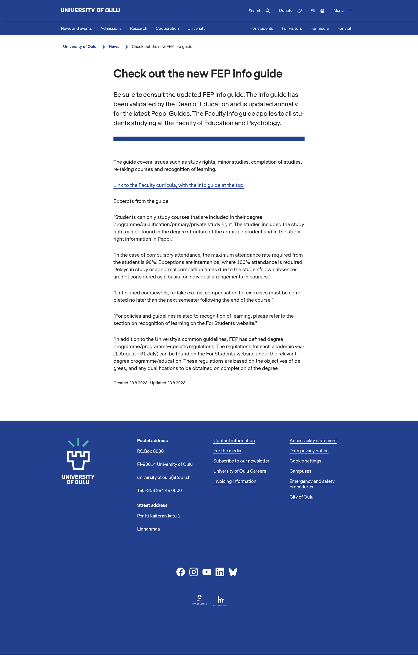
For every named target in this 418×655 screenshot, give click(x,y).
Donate (285, 10)
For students (261, 28)
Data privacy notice (309, 451)
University (196, 28)
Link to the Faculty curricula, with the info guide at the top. (178, 185)
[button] (343, 11)
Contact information (234, 441)
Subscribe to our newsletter (241, 461)
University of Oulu (80, 46)
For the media (227, 451)
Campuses (300, 471)
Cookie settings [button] (305, 461)
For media (320, 28)
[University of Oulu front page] (101, 11)
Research (138, 28)
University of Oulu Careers (239, 471)
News (114, 46)
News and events (76, 28)
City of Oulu (302, 497)
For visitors (292, 28)
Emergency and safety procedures (312, 484)
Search (255, 11)
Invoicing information (234, 481)
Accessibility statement (313, 441)
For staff (345, 28)
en (319, 15)
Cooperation (167, 28)
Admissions (110, 28)
